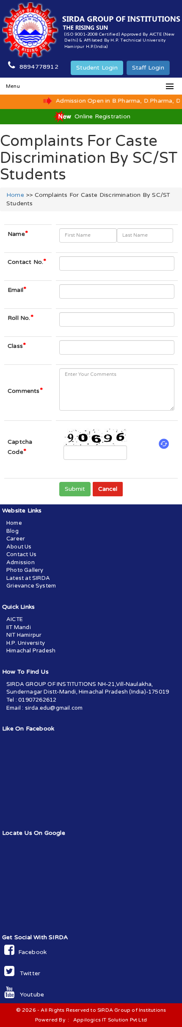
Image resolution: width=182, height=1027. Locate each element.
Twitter (27, 973)
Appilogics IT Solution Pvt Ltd (110, 1020)
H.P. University (25, 643)
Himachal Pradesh (30, 650)
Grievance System (31, 585)
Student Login (97, 67)
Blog (12, 531)
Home (15, 195)
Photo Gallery (25, 570)
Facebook (30, 952)
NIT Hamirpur (23, 635)
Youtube (29, 994)
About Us (19, 546)
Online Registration (101, 116)
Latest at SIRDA (28, 578)
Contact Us (21, 554)
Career (15, 538)
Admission (20, 562)
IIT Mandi (18, 627)
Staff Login (148, 67)
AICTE (14, 619)
